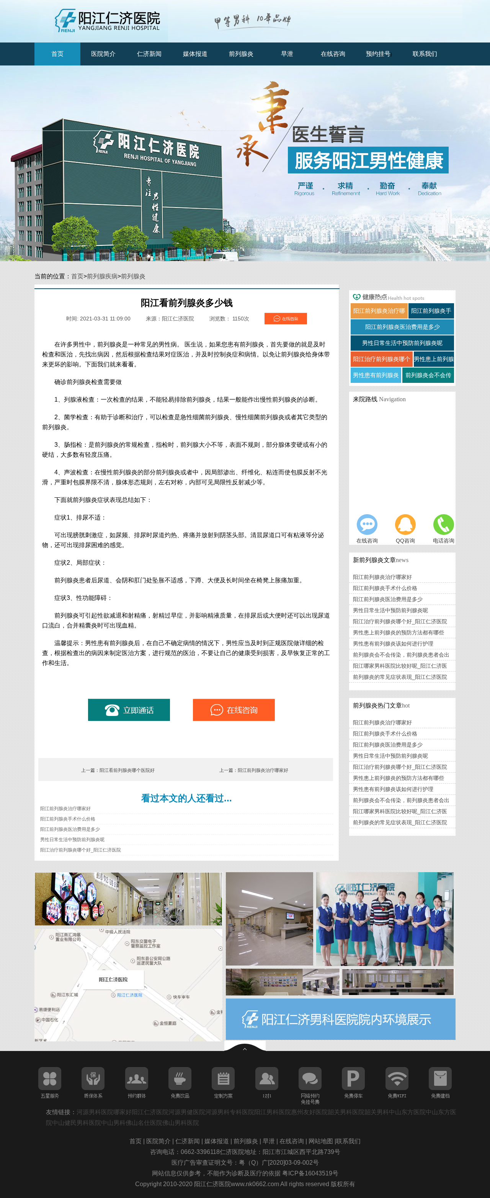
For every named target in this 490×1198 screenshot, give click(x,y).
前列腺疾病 (102, 276)
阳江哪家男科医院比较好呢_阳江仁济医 (400, 666)
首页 (57, 54)
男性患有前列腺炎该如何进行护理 (393, 644)
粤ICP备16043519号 (310, 1173)
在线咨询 (333, 54)
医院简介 (103, 54)
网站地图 (322, 1141)
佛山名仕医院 (144, 1123)
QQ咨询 (405, 541)
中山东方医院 (407, 1112)
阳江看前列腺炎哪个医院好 (127, 770)
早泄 (287, 54)
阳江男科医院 (272, 1112)
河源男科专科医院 (229, 1112)
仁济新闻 (149, 54)
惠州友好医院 (309, 1112)
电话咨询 (443, 541)
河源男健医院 (186, 1112)
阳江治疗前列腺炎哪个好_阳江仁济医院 (80, 850)
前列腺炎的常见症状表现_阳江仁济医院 (400, 677)
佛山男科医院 (180, 1123)
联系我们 (425, 54)
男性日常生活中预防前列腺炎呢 (72, 839)
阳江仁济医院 (150, 1112)
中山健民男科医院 (76, 1123)
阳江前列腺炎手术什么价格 (67, 819)
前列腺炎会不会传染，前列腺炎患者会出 (401, 655)
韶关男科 (376, 1112)
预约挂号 (378, 54)
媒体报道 (195, 54)
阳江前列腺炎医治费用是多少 (70, 829)
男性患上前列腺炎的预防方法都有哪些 (398, 632)
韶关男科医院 (346, 1112)
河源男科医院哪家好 (104, 1112)
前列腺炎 (241, 54)
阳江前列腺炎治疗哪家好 (263, 770)
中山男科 (113, 1123)
